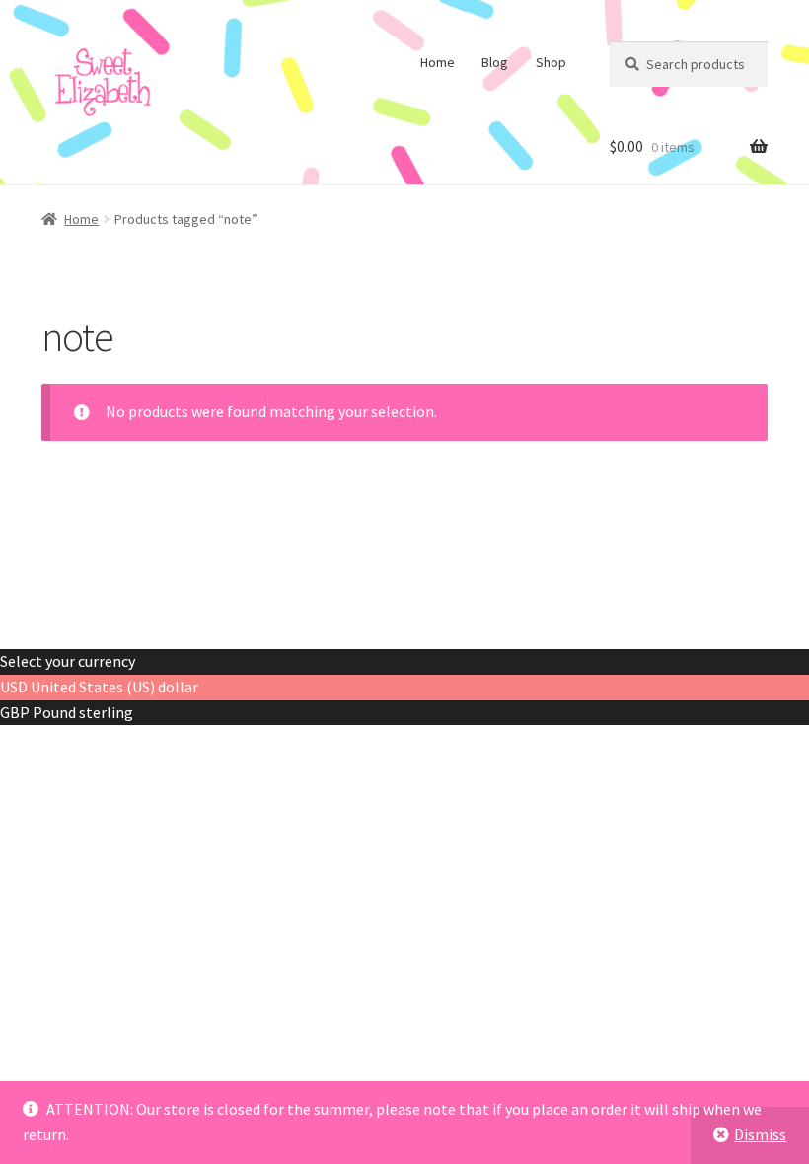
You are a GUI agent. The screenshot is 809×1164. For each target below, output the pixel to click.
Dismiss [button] (760, 1134)
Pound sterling (83, 712)
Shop (551, 62)
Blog (494, 62)
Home (437, 62)
